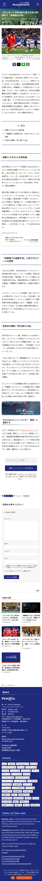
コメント (7, 519)
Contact (5, 852)
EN (4, 764)
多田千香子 (7, 798)
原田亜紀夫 (24, 19)
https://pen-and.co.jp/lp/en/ (15, 850)
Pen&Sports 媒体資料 (9, 745)
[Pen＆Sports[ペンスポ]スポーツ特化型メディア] (21, 4)
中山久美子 (7, 791)
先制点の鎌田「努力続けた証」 (17, 140)
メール (7, 551)
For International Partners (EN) (13, 856)
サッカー (17, 19)
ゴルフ (5, 771)
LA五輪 (12, 764)
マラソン (6, 788)
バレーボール (20, 781)
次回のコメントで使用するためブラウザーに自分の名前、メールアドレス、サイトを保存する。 (21, 566)
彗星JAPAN (18, 798)
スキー (35, 771)
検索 (37, 591)
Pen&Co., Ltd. (12, 709)
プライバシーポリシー (28, 474)
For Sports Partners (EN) (11, 859)
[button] (14, 64)
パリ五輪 (32, 781)
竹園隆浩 (24, 802)
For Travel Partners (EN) (10, 861)
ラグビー (30, 788)
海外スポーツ (7, 19)
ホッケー (27, 784)
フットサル (7, 784)
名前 (6, 544)
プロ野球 (17, 784)
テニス (27, 774)
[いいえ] (39, 874)
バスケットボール (22, 777)
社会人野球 (7, 802)
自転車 (18, 805)
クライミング (31, 767)
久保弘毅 (28, 791)
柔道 (28, 798)
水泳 (35, 798)
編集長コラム (8, 805)
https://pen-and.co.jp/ (14, 716)
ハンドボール (8, 777)
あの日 (34, 764)
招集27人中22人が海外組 (14, 130)
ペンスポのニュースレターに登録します (18, 571)
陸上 (26, 805)
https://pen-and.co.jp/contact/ (13, 739)
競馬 (15, 802)
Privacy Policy (7, 747)
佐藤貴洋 (6, 795)
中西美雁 (17, 791)
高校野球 (35, 805)
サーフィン (26, 771)
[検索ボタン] (37, 4)
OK (13, 878)
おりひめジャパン (9, 767)
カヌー (21, 767)
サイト (6, 558)
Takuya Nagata (22, 764)
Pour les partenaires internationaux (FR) (16, 864)
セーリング (16, 774)
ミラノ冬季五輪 (18, 788)
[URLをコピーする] (28, 64)
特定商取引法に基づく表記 (11, 750)
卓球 (14, 795)
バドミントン (7, 781)
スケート (6, 774)
